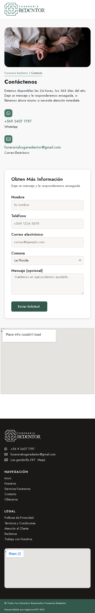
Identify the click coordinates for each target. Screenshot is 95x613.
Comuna (18, 253)
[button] (89, 9)
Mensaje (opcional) (27, 270)
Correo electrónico (27, 234)
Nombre (18, 197)
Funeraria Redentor (16, 73)
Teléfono (18, 215)
